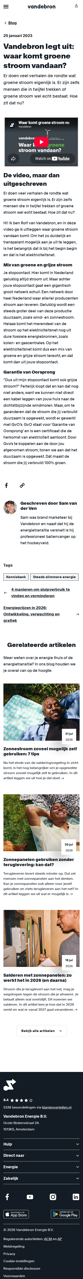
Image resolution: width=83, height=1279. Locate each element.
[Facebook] (7, 1197)
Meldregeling (13, 1246)
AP (59, 1239)
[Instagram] (53, 1197)
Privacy (9, 1254)
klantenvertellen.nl (57, 1107)
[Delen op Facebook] (6, 485)
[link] (16, 1214)
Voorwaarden (14, 1276)
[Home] (41, 6)
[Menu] (6, 6)
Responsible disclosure (21, 1268)
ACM (48, 1239)
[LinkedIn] (76, 1197)
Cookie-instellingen (18, 1261)
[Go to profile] (76, 6)
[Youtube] (30, 1197)
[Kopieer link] (22, 485)
